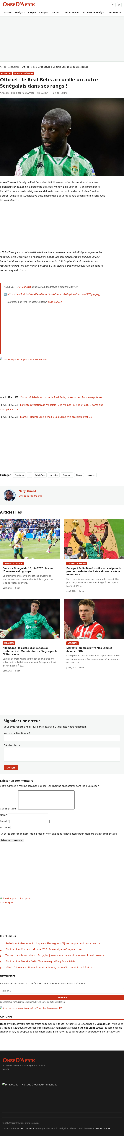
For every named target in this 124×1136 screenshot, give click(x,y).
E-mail (4, 821)
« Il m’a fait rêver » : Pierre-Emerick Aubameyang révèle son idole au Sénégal (48, 967)
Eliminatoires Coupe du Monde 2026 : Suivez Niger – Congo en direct (44, 949)
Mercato (56, 12)
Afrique (32, 12)
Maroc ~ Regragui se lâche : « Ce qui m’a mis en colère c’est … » (56, 417)
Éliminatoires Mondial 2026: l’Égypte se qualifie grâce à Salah (40, 961)
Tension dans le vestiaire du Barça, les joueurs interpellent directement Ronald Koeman (55, 955)
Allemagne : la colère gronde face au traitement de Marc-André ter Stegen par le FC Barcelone (30, 651)
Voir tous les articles (30, 495)
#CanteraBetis (60, 294)
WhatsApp (40, 475)
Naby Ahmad (28, 92)
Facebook (19, 475)
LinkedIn (54, 475)
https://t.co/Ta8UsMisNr (20, 294)
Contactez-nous (72, 12)
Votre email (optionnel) (17, 733)
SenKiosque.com (27, 1128)
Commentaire (9, 808)
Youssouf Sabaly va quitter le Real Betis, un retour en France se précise (61, 397)
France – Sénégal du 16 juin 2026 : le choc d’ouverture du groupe (28, 569)
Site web (5, 827)
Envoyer (11, 768)
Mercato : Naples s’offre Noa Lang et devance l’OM (89, 649)
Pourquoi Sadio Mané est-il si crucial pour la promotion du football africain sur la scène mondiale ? (93, 571)
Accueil (7, 12)
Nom (4, 815)
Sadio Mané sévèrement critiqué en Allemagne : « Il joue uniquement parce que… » (52, 943)
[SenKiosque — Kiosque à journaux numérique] (62, 1098)
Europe (43, 12)
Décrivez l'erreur (13, 745)
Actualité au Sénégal (93, 12)
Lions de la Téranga (23, 73)
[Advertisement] (62, 39)
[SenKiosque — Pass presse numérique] (62, 915)
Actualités (6, 73)
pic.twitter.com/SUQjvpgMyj (84, 294)
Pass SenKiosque (102, 1128)
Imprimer (91, 475)
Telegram (67, 475)
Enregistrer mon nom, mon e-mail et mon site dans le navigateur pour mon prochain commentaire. (60, 833)
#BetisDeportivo (43, 294)
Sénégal (19, 12)
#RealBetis (25, 287)
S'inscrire (62, 997)
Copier (79, 475)
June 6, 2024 (55, 302)
